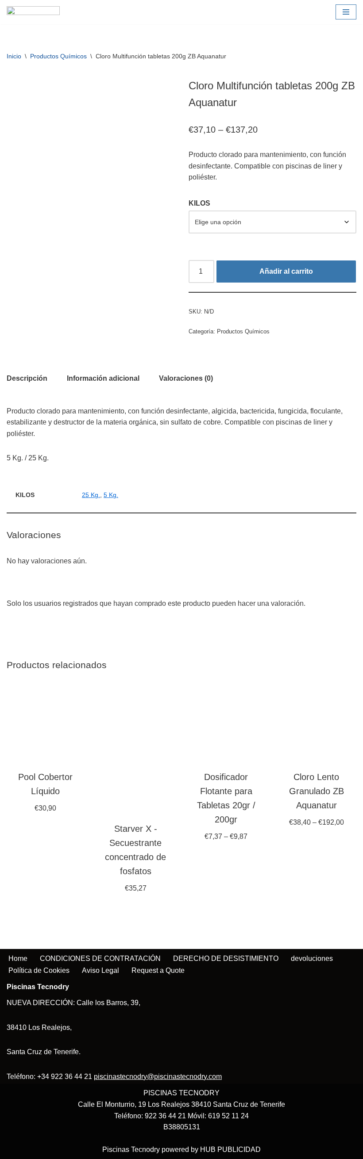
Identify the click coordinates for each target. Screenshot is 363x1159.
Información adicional (103, 378)
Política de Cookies (39, 970)
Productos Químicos (58, 56)
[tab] (27, 378)
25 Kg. (91, 494)
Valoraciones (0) (186, 378)
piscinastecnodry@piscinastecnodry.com (158, 1076)
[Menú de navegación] (346, 11)
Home (17, 958)
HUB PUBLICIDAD (230, 1149)
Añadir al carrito (286, 271)
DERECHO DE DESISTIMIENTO (225, 958)
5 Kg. (111, 494)
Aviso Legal (100, 970)
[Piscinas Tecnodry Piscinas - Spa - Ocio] (33, 12)
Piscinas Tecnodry (131, 1149)
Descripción (27, 378)
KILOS (199, 203)
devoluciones (312, 958)
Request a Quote (158, 970)
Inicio (14, 56)
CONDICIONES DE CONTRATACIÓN (100, 958)
